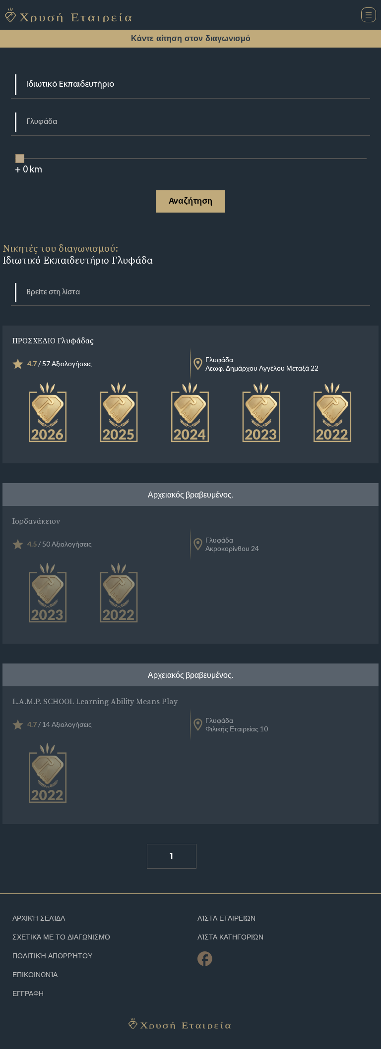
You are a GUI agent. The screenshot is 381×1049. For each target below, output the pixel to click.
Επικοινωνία (35, 975)
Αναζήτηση (190, 201)
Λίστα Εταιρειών (226, 918)
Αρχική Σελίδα (38, 918)
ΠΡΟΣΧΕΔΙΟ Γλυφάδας (53, 340)
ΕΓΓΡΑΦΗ (28, 993)
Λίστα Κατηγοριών (230, 937)
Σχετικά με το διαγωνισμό (61, 937)
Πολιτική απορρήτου (52, 956)
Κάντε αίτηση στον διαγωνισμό (191, 38)
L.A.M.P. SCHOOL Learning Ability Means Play (95, 701)
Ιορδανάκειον (36, 520)
